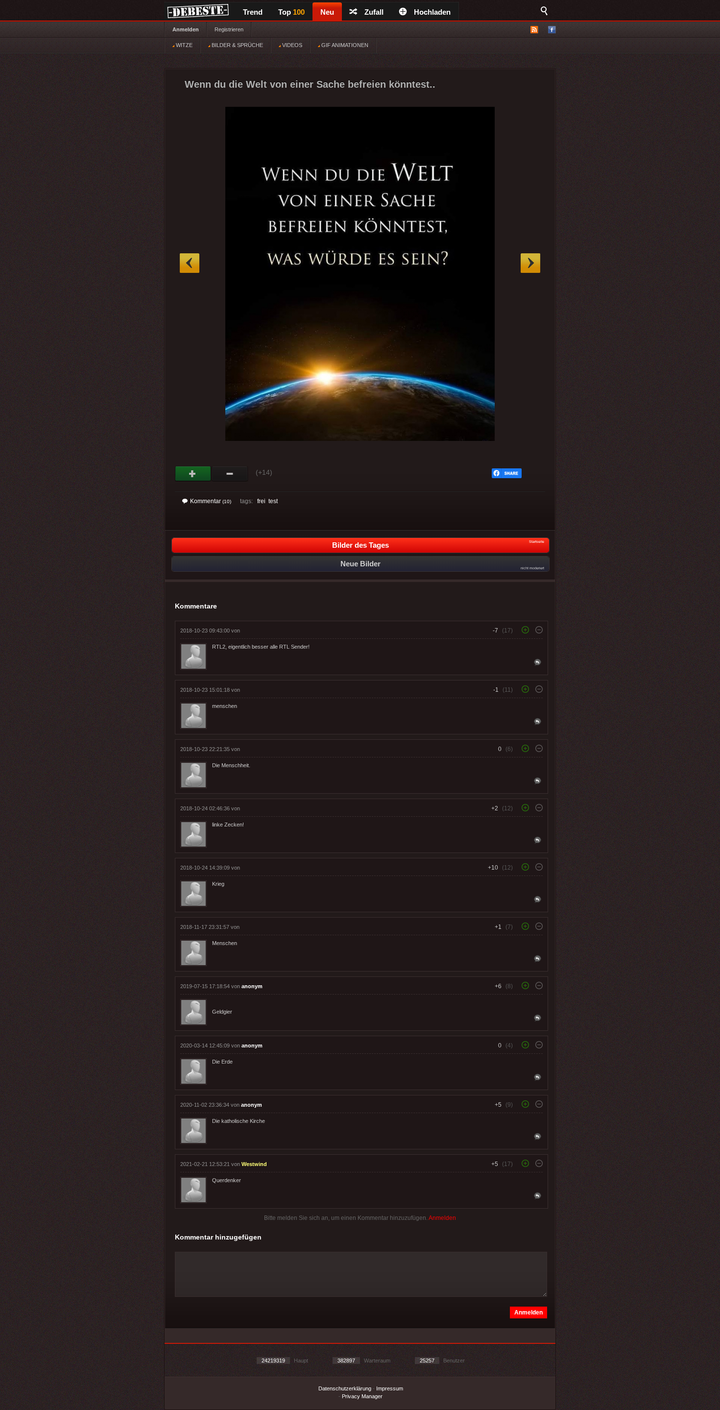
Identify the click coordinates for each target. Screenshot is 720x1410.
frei (261, 501)
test (273, 501)
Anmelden (185, 29)
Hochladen (432, 12)
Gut (193, 474)
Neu (327, 12)
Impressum (389, 1388)
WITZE (183, 45)
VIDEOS (291, 45)
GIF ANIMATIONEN (344, 45)
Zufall (374, 12)
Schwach (230, 474)
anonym (252, 986)
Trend (253, 12)
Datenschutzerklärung (344, 1388)
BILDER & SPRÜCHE (236, 45)
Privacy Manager (362, 1396)
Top (291, 12)
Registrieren (229, 29)
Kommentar (210, 501)
